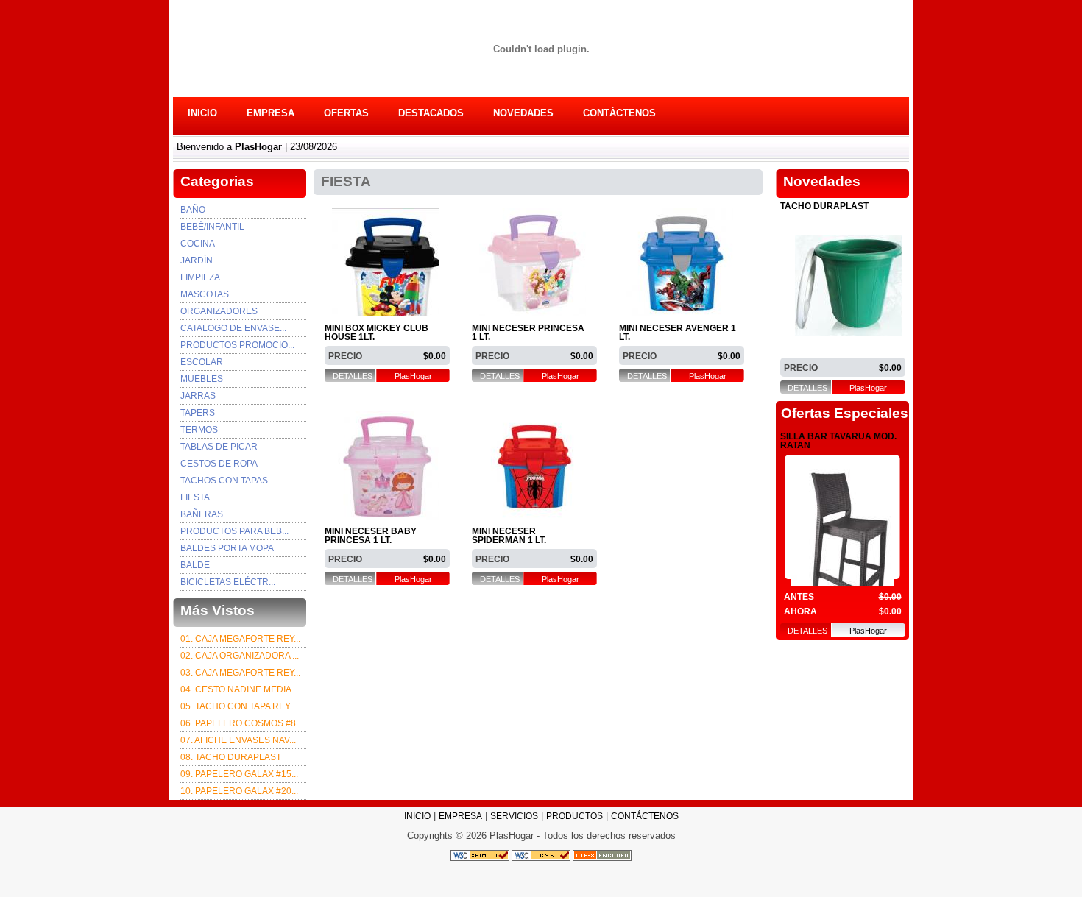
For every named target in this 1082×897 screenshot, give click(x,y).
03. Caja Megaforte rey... (240, 672)
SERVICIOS (514, 816)
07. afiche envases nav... (238, 740)
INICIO (202, 112)
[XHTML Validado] (479, 855)
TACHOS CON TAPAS (224, 480)
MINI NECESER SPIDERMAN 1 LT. (509, 536)
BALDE (195, 565)
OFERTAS (346, 112)
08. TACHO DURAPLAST (230, 757)
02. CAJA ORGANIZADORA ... (239, 655)
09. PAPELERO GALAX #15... (239, 774)
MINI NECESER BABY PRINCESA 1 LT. (371, 536)
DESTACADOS (431, 112)
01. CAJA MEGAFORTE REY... (240, 638)
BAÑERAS (201, 514)
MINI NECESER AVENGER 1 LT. (677, 333)
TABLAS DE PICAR (219, 446)
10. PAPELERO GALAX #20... (239, 791)
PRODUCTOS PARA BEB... (234, 531)
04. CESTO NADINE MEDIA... (239, 689)
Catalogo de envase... (233, 328)
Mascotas (204, 294)
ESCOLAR (201, 362)
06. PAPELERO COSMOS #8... (241, 723)
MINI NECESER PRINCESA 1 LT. (528, 333)
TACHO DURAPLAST (824, 206)
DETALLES (352, 376)
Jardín (196, 260)
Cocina (197, 243)
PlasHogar (413, 376)
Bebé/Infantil (212, 226)
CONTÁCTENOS (619, 112)
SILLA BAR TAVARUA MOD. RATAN (838, 441)
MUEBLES (201, 379)
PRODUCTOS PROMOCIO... (237, 345)
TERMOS (199, 429)
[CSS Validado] (539, 855)
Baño (192, 209)
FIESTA (195, 497)
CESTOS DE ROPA (219, 463)
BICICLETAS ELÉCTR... (227, 582)
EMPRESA (270, 112)
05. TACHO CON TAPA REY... (238, 706)
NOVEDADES (523, 112)
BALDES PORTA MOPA (227, 548)
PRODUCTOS (574, 816)
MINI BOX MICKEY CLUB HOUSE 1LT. (376, 333)
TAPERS (197, 412)
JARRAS (198, 395)
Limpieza (200, 277)
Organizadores (219, 311)
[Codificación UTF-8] (602, 855)
